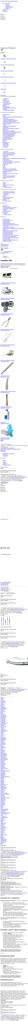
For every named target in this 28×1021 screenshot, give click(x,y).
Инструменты (6, 159)
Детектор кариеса (7, 123)
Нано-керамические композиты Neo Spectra (12, 116)
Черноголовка (4, 834)
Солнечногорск (4, 813)
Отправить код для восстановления (8, 883)
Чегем (2, 833)
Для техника (6, 193)
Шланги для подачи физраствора (10, 239)
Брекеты (5, 182)
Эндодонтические (7, 200)
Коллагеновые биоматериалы (9, 126)
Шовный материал (7, 241)
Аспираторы (6, 98)
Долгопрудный (4, 730)
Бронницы (3, 711)
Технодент (5, 147)
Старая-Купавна (4, 817)
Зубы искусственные (7, 160)
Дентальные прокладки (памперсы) (11, 224)
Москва (2, 780)
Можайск (3, 777)
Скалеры (5, 108)
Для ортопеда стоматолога (9, 191)
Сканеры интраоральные (8, 110)
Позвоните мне (4, 483)
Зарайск (2, 741)
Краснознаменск (4, 759)
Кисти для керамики (7, 163)
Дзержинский (4, 726)
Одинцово (3, 790)
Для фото (5, 195)
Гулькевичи (3, 724)
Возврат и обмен (9, 6)
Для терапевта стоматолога (9, 192)
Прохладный (3, 799)
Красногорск (3, 755)
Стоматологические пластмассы (10, 170)
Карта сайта (3, 450)
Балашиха (3, 706)
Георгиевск (3, 720)
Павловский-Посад (5, 794)
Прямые (5, 209)
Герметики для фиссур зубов (9, 121)
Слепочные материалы (8, 136)
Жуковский (3, 739)
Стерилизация (6, 100)
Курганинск (3, 763)
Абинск (2, 697)
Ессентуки (3, 737)
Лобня (2, 769)
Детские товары (6, 238)
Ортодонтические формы (8, 177)
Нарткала (3, 785)
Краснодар (3, 756)
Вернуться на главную (5, 265)
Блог (4, 461)
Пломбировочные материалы (9, 133)
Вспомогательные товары (9, 223)
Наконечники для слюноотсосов (10, 230)
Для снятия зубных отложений (10, 207)
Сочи (2, 814)
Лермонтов (3, 767)
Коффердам (5, 127)
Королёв (2, 752)
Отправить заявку (14, 1019)
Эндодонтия (6, 102)
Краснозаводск (4, 758)
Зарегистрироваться (15, 876)
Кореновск (3, 751)
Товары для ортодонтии (8, 184)
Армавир (3, 704)
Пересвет (3, 795)
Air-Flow (5, 205)
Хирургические (6, 198)
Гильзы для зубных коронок (9, 153)
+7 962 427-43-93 (4, 588)
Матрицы (5, 129)
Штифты (5, 140)
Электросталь (4, 840)
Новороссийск (4, 788)
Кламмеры (5, 164)
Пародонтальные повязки (9, 130)
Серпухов (3, 811)
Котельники (3, 753)
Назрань (2, 782)
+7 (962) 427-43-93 (5, 244)
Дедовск (2, 725)
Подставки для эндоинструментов (10, 235)
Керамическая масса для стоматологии (11, 161)
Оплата (7, 4)
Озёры (2, 791)
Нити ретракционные (8, 231)
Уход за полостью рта (8, 220)
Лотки (4, 196)
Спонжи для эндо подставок (9, 236)
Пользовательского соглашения (19, 476)
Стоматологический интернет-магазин (9, 1)
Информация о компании (8, 453)
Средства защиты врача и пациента (11, 237)
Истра (2, 745)
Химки (2, 831)
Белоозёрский (4, 708)
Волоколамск (3, 716)
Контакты (5, 11)
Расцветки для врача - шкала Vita (10, 173)
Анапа (2, 699)
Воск (4, 183)
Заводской (3, 740)
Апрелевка (3, 701)
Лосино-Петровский (5, 770)
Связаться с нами (4, 267)
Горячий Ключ (4, 723)
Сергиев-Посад (4, 810)
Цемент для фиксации (8, 138)
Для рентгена (6, 218)
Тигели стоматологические (9, 175)
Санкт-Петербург (4, 809)
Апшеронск (3, 702)
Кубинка (2, 762)
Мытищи (3, 781)
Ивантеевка (3, 744)
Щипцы (5, 186)
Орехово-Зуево (4, 792)
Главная (5, 256)
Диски (4, 124)
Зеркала (5, 229)
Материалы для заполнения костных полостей (13, 228)
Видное (2, 713)
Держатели (5, 156)
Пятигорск (3, 803)
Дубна (2, 733)
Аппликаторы (6, 221)
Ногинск (2, 789)
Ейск (2, 735)
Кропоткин (3, 760)
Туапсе (2, 825)
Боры (4, 115)
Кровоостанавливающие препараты (11, 128)
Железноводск (4, 738)
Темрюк (2, 820)
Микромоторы (6, 206)
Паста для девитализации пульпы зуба (11, 122)
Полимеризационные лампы (9, 107)
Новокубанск (3, 787)
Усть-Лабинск (4, 827)
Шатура (2, 837)
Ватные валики (6, 222)
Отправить (20, 480)
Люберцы (3, 774)
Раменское (3, 804)
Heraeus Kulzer (6, 142)
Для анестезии (6, 114)
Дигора (2, 727)
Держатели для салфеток (8, 227)
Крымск (2, 761)
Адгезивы (5, 118)
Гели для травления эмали (9, 135)
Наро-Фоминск (4, 784)
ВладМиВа (5, 143)
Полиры (5, 172)
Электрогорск (4, 839)
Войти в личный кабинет (6, 857)
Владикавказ (3, 715)
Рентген (5, 99)
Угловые (5, 213)
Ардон (2, 703)
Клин (2, 748)
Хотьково (3, 832)
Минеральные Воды (5, 776)
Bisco (4, 141)
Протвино (3, 798)
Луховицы (3, 771)
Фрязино (2, 828)
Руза (1, 807)
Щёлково (3, 838)
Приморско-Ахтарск (5, 797)
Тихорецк (3, 824)
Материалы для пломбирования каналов (12, 131)
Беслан (2, 710)
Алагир (2, 698)
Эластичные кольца (7, 187)
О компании (6, 9)
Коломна (2, 749)
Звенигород (3, 742)
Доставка (8, 5)
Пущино (2, 802)
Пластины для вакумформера (9, 168)
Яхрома (2, 842)
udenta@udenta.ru (4, 245)
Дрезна (2, 732)
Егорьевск (3, 734)
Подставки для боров (8, 234)
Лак (4, 165)
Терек (2, 821)
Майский (3, 775)
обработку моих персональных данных (14, 873)
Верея (2, 712)
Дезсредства (6, 225)
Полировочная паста (7, 171)
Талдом (2, 819)
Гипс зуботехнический (8, 154)
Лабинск (2, 766)
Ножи (4, 166)
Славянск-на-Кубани (5, 812)
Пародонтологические (8, 197)
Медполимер (6, 144)
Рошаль (2, 806)
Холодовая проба (7, 137)
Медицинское (6, 106)
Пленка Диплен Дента (8, 232)
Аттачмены (5, 151)
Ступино (2, 818)
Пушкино (3, 801)
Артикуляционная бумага (8, 119)
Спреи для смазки (7, 211)
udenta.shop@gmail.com (18, 894)
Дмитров (2, 728)
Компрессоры (6, 104)
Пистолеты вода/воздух (8, 208)
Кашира (2, 746)
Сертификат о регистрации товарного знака (10, 449)
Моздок (2, 778)
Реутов (2, 805)
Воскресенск (3, 717)
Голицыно (3, 721)
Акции (4, 10)
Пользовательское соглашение (7, 447)
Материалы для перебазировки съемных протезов (14, 158)
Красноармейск (4, 754)
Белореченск (3, 709)
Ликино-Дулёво (4, 768)
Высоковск (3, 718)
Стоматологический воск (8, 152)
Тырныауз (3, 826)
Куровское (3, 764)
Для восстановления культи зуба (10, 120)
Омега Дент (5, 145)
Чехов (2, 835)
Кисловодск (3, 747)
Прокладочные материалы (9, 134)
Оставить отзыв (14, 646)
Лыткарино (3, 773)
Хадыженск (3, 830)
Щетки (4, 178)
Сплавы (5, 174)
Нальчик (2, 783)
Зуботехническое (7, 103)
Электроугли (3, 841)
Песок (4, 167)
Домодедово (3, 731)
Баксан (2, 705)
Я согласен (3, 1000)
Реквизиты (8, 7)
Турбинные (5, 212)
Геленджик (3, 719)
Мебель (4, 105)
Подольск (3, 796)
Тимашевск (3, 823)
